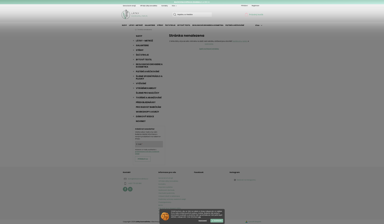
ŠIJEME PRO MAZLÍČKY (147, 92)
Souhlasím (218, 221)
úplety (244, 41)
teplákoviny (237, 41)
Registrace (255, 6)
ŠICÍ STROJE (142, 54)
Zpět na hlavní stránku (209, 49)
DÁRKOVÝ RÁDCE (145, 116)
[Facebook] (125, 189)
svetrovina (209, 44)
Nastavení (203, 221)
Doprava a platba (165, 187)
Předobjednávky (164, 202)
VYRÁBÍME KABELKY (146, 88)
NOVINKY (141, 121)
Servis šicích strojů (129, 6)
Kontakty (165, 6)
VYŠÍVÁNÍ (141, 83)
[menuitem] (124, 25)
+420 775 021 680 (135, 183)
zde (199, 217)
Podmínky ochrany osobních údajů (172, 199)
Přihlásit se (143, 159)
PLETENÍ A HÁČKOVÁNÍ (147, 71)
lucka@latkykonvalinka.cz (138, 179)
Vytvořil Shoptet (254, 222)
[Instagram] (130, 189)
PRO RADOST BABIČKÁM (148, 107)
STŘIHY (139, 50)
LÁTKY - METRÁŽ (144, 40)
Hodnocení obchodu (166, 190)
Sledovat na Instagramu (246, 180)
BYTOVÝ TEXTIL (144, 59)
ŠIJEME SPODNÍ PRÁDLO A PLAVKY (149, 77)
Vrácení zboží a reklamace (169, 196)
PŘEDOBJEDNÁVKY (146, 102)
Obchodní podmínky (166, 193)
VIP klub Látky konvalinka (148, 6)
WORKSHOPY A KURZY (147, 111)
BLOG (160, 205)
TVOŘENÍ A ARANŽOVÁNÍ (149, 97)
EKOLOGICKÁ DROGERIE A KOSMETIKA (149, 65)
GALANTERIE (142, 45)
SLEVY (139, 36)
